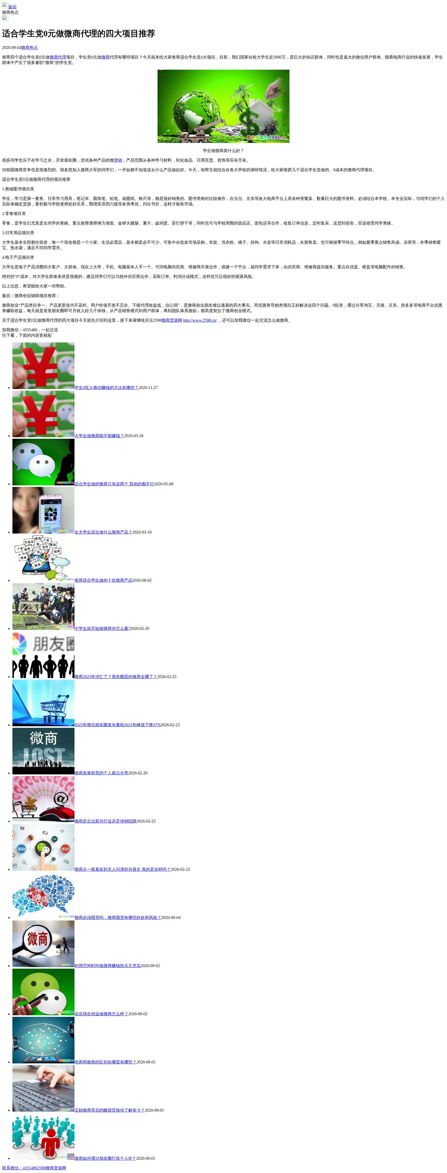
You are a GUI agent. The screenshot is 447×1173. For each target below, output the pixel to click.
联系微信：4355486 (19, 1168)
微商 (105, 57)
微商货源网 (171, 320)
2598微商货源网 (51, 1168)
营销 (118, 160)
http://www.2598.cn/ (200, 320)
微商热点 (29, 47)
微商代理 (58, 57)
